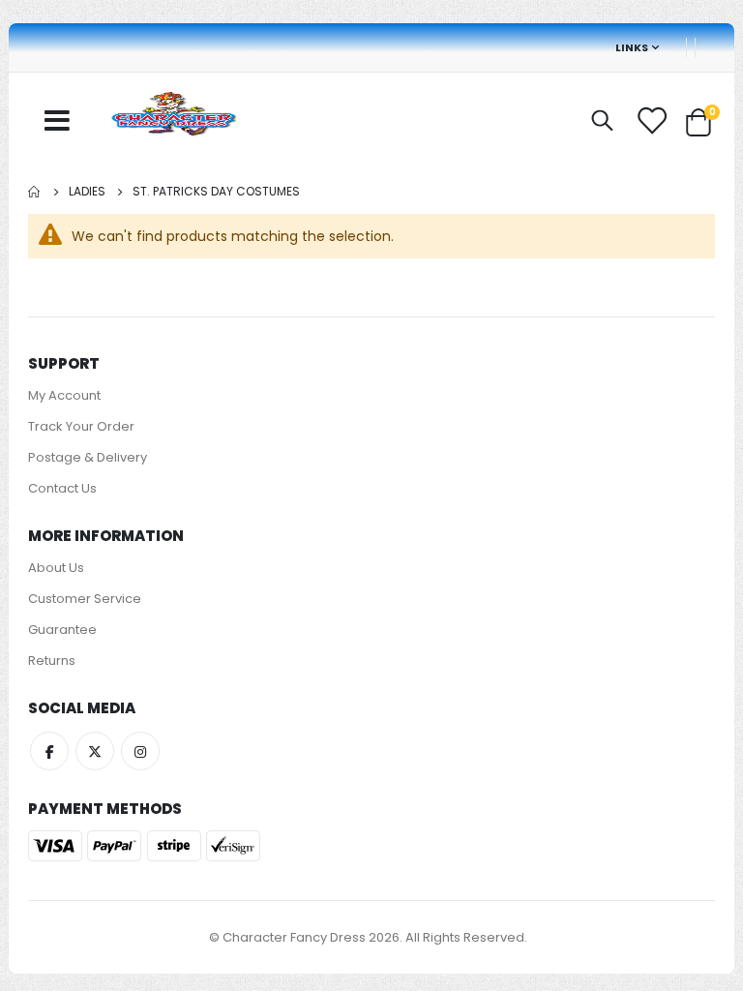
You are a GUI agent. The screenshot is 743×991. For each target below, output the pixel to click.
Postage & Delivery (87, 457)
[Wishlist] (652, 120)
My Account (64, 395)
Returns (51, 660)
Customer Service (84, 598)
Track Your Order (81, 426)
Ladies (87, 191)
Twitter (94, 751)
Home (35, 191)
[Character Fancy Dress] (173, 116)
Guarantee (62, 629)
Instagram (140, 751)
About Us (56, 567)
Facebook (49, 751)
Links (631, 47)
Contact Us (62, 488)
